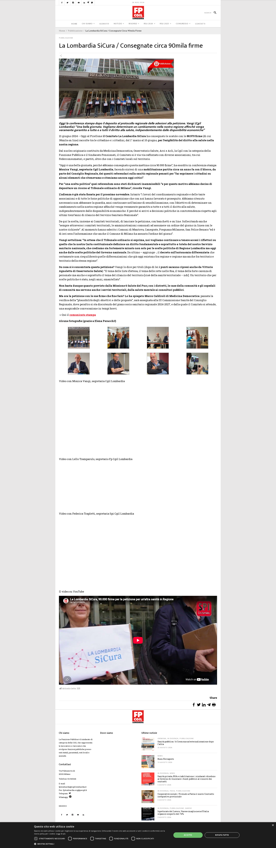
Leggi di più (61, 833)
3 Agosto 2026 (164, 817)
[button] (101, 844)
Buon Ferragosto (166, 759)
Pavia (172, 791)
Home (62, 31)
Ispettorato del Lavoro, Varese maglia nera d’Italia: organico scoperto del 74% (183, 812)
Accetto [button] (188, 835)
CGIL (75, 742)
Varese (188, 808)
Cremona (162, 738)
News (160, 756)
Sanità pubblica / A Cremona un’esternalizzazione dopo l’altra (186, 743)
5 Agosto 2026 (164, 785)
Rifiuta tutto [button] (222, 835)
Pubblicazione (75, 31)
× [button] (273, 825)
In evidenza (172, 738)
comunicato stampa (82, 314)
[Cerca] (213, 13)
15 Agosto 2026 (165, 762)
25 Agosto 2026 (165, 748)
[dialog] (138, 835)
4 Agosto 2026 (164, 800)
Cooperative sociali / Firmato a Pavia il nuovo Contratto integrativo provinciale (186, 795)
